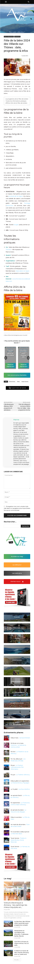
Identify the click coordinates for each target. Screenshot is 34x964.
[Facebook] (7, 394)
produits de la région (16, 196)
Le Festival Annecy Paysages (20, 783)
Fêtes (18, 381)
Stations (17, 714)
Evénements (17, 36)
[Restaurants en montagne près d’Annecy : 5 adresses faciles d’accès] (8, 933)
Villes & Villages (17, 703)
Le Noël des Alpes (16, 833)
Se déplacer (17, 692)
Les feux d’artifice (24, 789)
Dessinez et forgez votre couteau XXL (23, 353)
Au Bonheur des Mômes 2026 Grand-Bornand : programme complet (22, 923)
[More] (20, 394)
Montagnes (17, 660)
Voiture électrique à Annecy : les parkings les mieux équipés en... (15, 905)
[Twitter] (12, 394)
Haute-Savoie (25, 381)
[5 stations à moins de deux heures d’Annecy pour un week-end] (8, 953)
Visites (17, 638)
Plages (17, 617)
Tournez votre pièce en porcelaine (10, 352)
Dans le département (8, 36)
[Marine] (9, 442)
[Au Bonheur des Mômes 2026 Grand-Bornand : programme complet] (8, 924)
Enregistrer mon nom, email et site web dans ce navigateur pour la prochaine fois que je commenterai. (17, 508)
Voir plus (16, 960)
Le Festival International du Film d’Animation (17, 767)
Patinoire (17, 724)
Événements (12, 381)
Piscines (17, 628)
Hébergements (17, 681)
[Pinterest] (16, 394)
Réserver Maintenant (10, 365)
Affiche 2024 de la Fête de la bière (16, 103)
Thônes (8, 249)
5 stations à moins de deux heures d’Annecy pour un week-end (21, 952)
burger (16, 224)
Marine (16, 420)
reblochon (9, 205)
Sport (17, 671)
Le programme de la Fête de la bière (17, 99)
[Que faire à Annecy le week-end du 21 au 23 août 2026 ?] (8, 944)
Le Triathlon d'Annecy (23, 774)
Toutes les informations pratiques (16, 101)
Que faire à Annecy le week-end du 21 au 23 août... (21, 943)
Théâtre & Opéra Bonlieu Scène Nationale (18, 840)
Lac (17, 649)
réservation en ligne (22, 271)
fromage (27, 203)
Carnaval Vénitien (24, 738)
